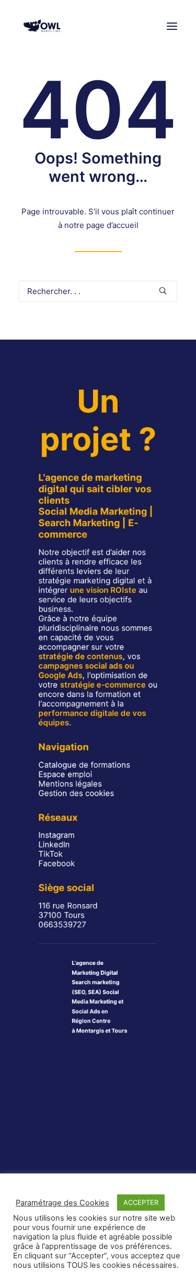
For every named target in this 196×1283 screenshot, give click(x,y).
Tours (119, 1030)
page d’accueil (112, 225)
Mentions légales (69, 783)
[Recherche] (98, 291)
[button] (172, 26)
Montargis (90, 1030)
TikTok (50, 854)
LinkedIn (54, 845)
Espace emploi (65, 774)
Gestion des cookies (76, 793)
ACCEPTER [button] (140, 1202)
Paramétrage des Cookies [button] (62, 1203)
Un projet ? (98, 420)
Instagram (56, 835)
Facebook (56, 863)
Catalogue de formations (84, 764)
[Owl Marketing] (42, 26)
